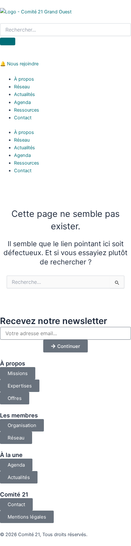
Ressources (26, 110)
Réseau (22, 87)
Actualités (24, 94)
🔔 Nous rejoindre (19, 64)
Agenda (22, 102)
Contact (22, 118)
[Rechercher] (7, 41)
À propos (24, 79)
